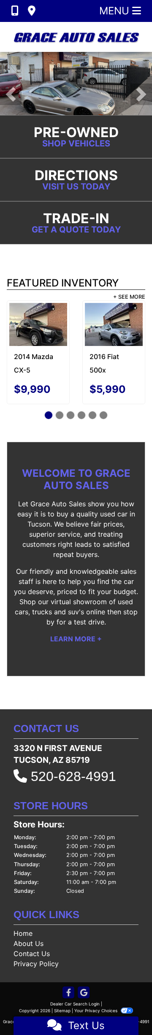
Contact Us (32, 953)
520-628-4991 (73, 776)
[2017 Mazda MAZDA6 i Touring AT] (97, 321)
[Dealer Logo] (76, 37)
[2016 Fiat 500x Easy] (34, 325)
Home (23, 933)
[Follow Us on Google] (84, 993)
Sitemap (62, 1010)
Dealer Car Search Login (75, 1003)
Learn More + (76, 639)
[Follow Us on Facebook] (68, 993)
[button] (11, 94)
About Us (28, 943)
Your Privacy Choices (96, 1010)
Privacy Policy (36, 963)
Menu (115, 11)
